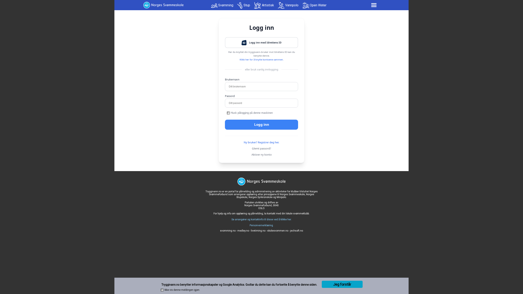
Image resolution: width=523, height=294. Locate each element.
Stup (247, 5)
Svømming (225, 5)
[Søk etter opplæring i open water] (305, 5)
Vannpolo (291, 5)
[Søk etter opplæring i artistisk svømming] (257, 5)
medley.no (243, 230)
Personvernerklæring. (262, 225)
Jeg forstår (342, 284)
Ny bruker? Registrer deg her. (261, 142)
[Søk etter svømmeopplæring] (214, 6)
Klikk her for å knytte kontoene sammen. (262, 59)
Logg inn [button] (261, 124)
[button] (261, 42)
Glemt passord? (261, 148)
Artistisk (268, 5)
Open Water (318, 5)
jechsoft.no (296, 230)
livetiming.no (258, 230)
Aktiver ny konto (261, 154)
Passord (230, 96)
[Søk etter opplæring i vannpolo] (281, 5)
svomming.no (228, 230)
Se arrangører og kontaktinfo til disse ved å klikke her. (261, 219)
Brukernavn (232, 79)
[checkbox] (228, 113)
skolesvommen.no (277, 230)
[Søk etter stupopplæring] (240, 5)
